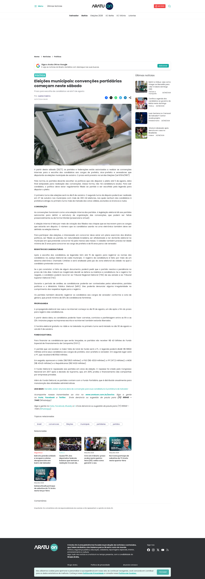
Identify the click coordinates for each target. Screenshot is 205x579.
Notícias (47, 56)
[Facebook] (148, 549)
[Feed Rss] (167, 549)
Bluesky (68, 406)
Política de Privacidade (93, 573)
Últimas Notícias (54, 6)
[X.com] (158, 549)
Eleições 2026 (96, 15)
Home (37, 56)
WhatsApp (45, 408)
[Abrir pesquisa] (169, 6)
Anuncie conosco (130, 565)
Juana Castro (44, 96)
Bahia (85, 15)
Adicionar (163, 66)
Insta (51, 406)
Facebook (59, 406)
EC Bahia (110, 15)
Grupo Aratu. (73, 557)
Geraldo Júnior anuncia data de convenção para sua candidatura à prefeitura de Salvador (86, 389)
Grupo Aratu (72, 565)
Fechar (163, 572)
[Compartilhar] (130, 97)
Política (57, 56)
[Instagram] (153, 549)
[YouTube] (162, 549)
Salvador (74, 15)
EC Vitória (121, 15)
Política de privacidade (100, 565)
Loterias (132, 15)
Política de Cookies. (128, 573)
